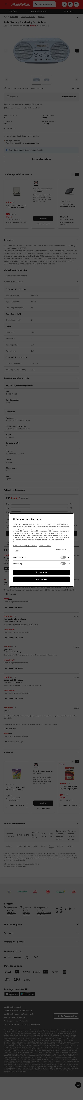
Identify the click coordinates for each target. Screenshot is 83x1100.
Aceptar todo (41, 572)
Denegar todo (41, 579)
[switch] (63, 557)
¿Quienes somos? (32, 546)
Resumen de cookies (45, 546)
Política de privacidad (19, 546)
